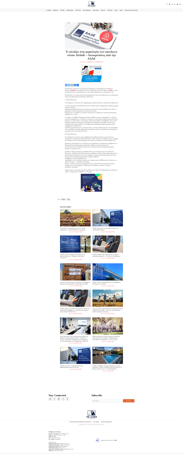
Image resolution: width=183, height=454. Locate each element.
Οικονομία (82, 61)
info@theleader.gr (52, 442)
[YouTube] (177, 4)
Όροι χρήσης (96, 421)
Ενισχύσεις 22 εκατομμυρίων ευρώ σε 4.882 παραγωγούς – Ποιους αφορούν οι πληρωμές (73, 229)
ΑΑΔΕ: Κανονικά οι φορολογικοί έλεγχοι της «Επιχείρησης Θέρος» (105, 229)
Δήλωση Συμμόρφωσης (106, 421)
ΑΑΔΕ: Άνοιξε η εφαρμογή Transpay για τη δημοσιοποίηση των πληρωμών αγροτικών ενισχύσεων (72, 256)
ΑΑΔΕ (110, 90)
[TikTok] (179, 4)
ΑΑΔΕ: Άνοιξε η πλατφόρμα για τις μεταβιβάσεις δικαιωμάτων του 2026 (106, 283)
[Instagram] (172, 4)
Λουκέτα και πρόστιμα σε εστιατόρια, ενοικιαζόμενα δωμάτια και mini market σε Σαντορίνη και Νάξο (75, 283)
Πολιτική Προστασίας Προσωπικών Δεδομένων (80, 421)
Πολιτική (71, 343)
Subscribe (128, 400)
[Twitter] (169, 4)
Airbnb (73, 90)
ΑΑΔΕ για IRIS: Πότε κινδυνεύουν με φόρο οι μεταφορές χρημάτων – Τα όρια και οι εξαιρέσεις (106, 255)
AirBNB (63, 199)
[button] (167, 4)
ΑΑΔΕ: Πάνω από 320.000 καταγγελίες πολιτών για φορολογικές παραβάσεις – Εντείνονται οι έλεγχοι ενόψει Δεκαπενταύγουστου (75, 310)
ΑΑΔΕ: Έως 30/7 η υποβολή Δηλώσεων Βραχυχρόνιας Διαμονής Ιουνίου (71, 366)
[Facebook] (174, 4)
